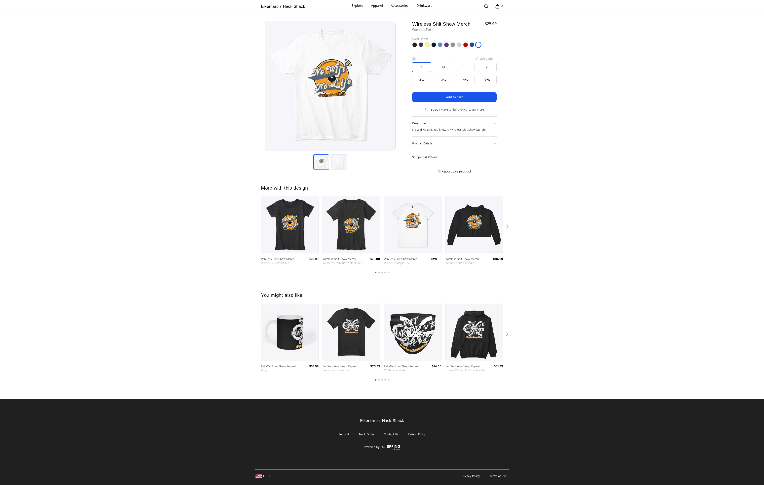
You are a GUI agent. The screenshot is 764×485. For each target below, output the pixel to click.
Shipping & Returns (425, 157)
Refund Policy (417, 434)
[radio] (421, 67)
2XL (421, 79)
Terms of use (497, 476)
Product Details (422, 143)
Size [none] (415, 58)
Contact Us (391, 434)
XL (487, 67)
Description (420, 123)
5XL (487, 79)
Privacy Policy (471, 476)
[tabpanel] (330, 86)
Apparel (377, 5)
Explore (357, 5)
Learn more (476, 109)
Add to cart (454, 97)
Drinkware (424, 5)
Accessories (399, 5)
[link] (289, 225)
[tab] (321, 162)
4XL (465, 79)
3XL (443, 79)
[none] (484, 59)
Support (343, 434)
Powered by (372, 447)
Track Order (366, 434)
